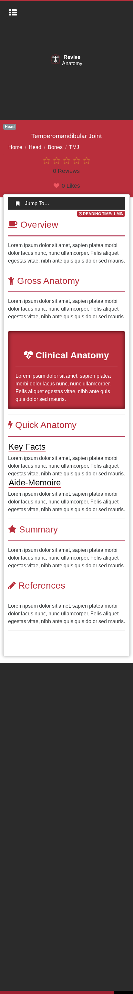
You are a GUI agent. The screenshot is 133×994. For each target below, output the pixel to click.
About (13, 664)
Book (13, 690)
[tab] (66, 203)
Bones (55, 147)
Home (15, 147)
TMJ (74, 147)
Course (15, 677)
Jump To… (37, 203)
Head (35, 147)
